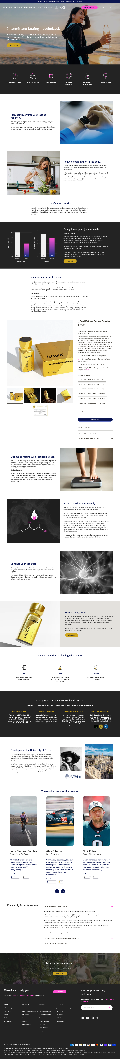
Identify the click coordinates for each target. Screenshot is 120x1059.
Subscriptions (48, 7)
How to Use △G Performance (87, 433)
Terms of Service (43, 1027)
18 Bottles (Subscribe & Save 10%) (92, 398)
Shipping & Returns (84, 428)
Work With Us (25, 1014)
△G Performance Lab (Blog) (63, 1008)
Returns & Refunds (44, 1018)
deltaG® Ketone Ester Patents (30, 1011)
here (87, 370)
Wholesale (24, 1021)
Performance (7, 1011)
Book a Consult (89, 7)
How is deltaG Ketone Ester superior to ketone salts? (61, 938)
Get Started (14, 45)
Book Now (60, 991)
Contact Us (42, 1024)
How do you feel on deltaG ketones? (55, 943)
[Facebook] (83, 1018)
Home (5, 7)
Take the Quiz (60, 973)
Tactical (6, 1018)
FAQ (40, 1008)
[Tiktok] (97, 1018)
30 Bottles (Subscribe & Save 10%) (92, 403)
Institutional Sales (26, 1024)
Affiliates (24, 1018)
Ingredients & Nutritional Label (88, 438)
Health (6, 1014)
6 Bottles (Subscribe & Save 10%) (91, 384)
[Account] (107, 7)
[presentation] (57, 891)
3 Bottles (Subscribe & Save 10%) (91, 379)
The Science (18, 7)
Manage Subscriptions (45, 1011)
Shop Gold (70, 261)
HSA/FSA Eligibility (44, 1021)
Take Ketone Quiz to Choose (11, 1008)
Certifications (60, 1021)
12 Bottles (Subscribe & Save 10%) (92, 393)
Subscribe (109, 1007)
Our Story (24, 1008)
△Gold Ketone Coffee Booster (94, 321)
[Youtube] (88, 1018)
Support (39, 7)
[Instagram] (92, 1018)
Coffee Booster (8, 1021)
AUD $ (102, 7)
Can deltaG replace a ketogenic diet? (56, 933)
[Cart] (115, 7)
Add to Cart (95, 419)
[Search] (111, 7)
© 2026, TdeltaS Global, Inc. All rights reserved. (17, 1044)
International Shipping (45, 1014)
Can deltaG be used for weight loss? (56, 906)
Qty (79, 408)
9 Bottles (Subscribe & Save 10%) (91, 389)
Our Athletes (59, 1011)
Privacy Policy (42, 1031)
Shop (10, 7)
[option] (60, 33)
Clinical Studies (60, 1018)
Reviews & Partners (29, 7)
